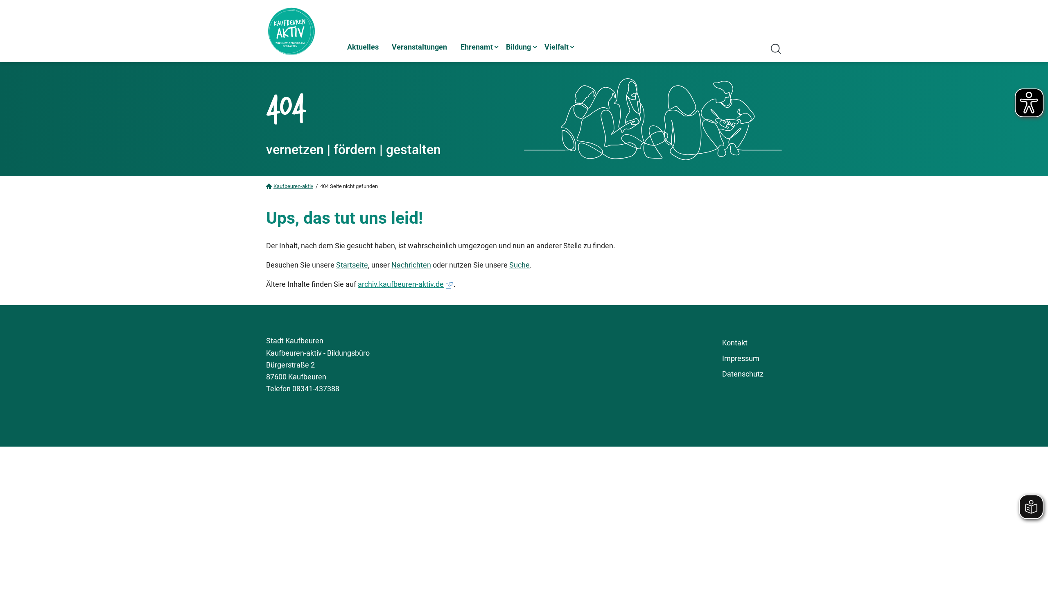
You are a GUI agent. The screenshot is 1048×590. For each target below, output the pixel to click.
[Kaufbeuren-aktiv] (303, 31)
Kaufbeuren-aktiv (293, 186)
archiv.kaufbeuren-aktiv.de (401, 284)
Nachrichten (411, 265)
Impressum (740, 358)
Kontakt (735, 342)
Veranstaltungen (419, 47)
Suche (519, 265)
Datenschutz (742, 374)
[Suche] (776, 49)
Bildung (518, 47)
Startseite (352, 265)
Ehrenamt (477, 47)
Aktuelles (363, 47)
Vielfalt (556, 47)
